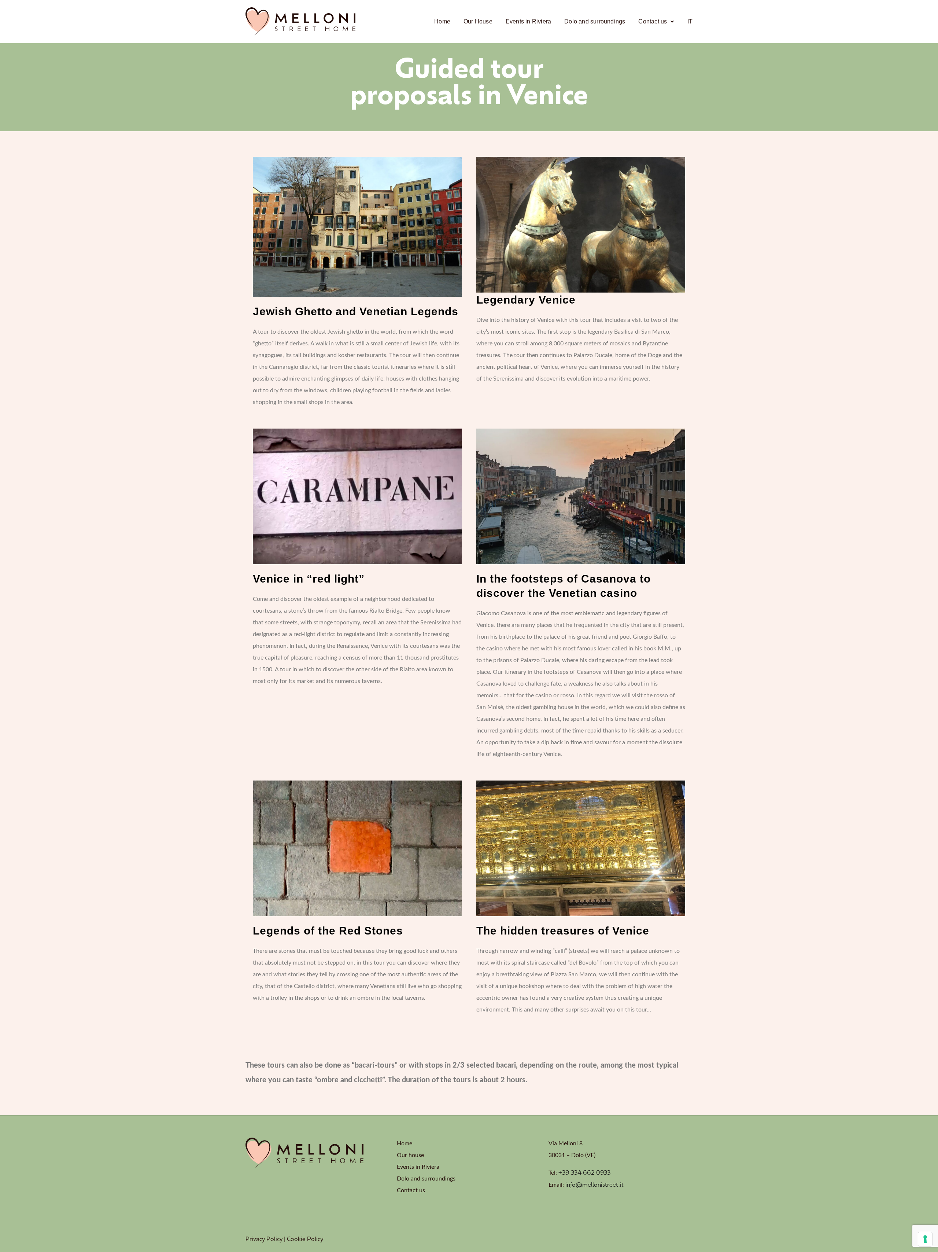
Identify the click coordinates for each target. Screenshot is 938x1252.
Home (442, 21)
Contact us (652, 21)
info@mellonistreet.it (594, 1185)
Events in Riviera (528, 21)
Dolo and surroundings (594, 21)
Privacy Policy (263, 1239)
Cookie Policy (305, 1239)
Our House (478, 21)
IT (690, 21)
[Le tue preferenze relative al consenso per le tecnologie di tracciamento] (925, 1239)
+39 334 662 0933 (584, 1173)
